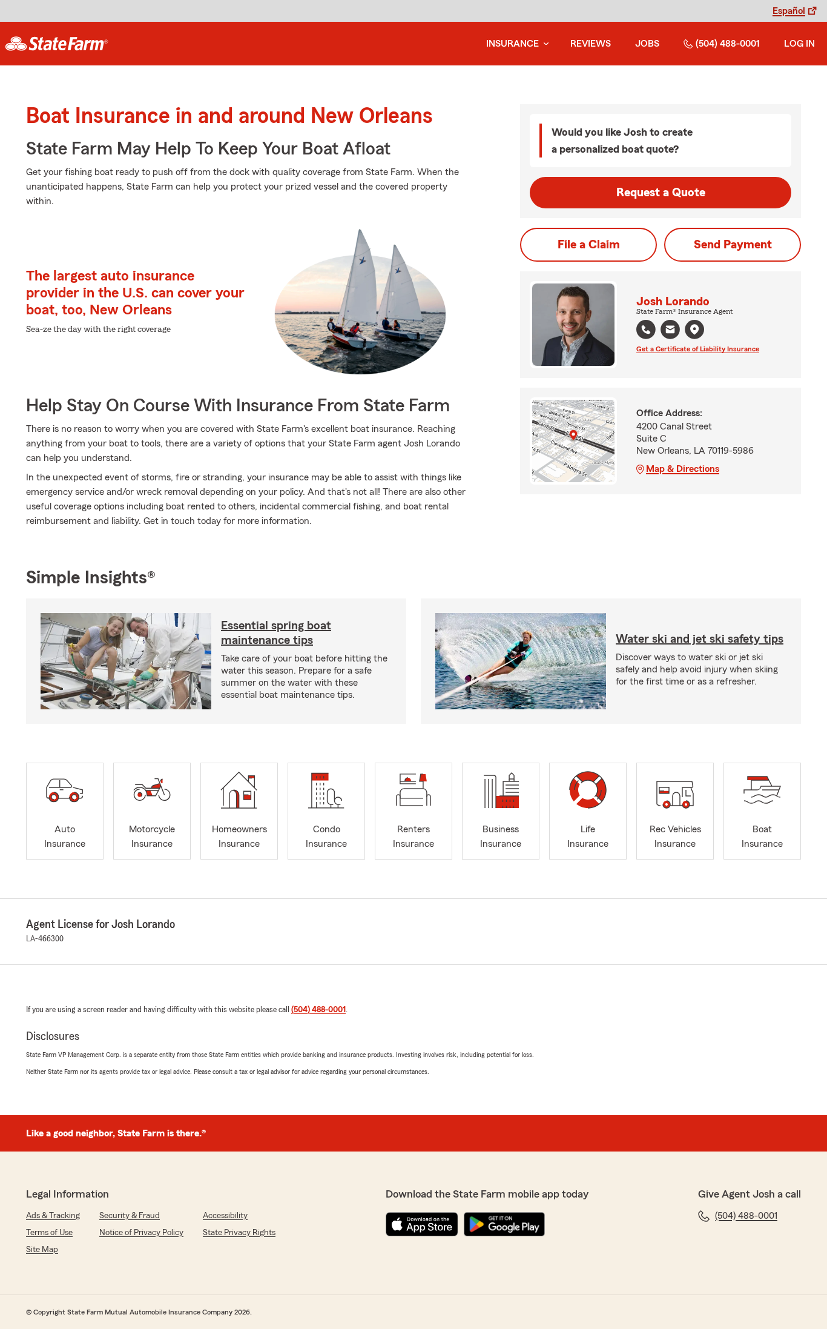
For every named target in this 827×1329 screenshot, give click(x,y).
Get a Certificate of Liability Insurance (697, 349)
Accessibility (225, 1215)
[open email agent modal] (670, 331)
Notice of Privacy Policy (141, 1232)
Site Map (42, 1249)
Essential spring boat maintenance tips (276, 633)
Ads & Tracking (53, 1215)
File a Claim (589, 245)
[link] (56, 43)
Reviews (590, 43)
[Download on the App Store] (422, 1224)
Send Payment (733, 245)
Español (789, 11)
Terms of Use (49, 1232)
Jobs (647, 43)
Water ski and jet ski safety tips (699, 639)
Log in (799, 43)
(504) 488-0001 (728, 43)
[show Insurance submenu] (544, 43)
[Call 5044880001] (646, 329)
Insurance (512, 43)
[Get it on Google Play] (504, 1224)
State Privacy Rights (239, 1232)
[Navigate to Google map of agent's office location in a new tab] (694, 329)
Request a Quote (660, 193)
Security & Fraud (129, 1215)
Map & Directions (682, 469)
